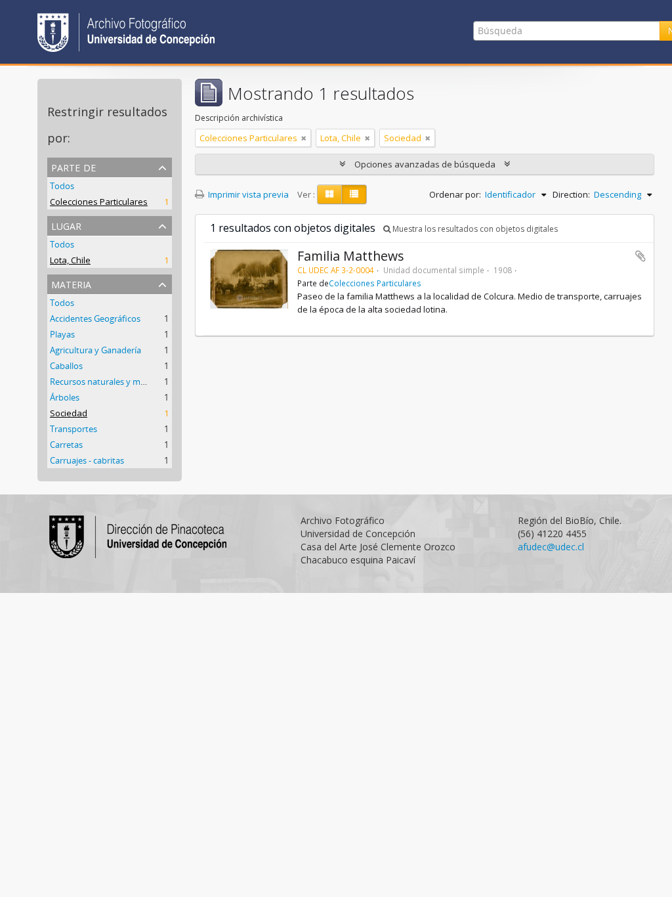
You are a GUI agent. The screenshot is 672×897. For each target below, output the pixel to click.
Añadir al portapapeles (640, 256)
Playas (62, 334)
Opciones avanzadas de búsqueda (424, 164)
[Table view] (354, 194)
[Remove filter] (303, 137)
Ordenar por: (455, 194)
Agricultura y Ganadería (95, 350)
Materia (71, 283)
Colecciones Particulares (99, 202)
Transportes (73, 429)
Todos (62, 186)
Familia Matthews (350, 256)
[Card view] (329, 194)
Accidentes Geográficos (95, 318)
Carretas (66, 444)
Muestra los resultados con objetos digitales (474, 228)
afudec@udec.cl (551, 546)
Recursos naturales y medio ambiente (123, 381)
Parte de (73, 166)
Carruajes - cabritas (87, 460)
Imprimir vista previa (247, 194)
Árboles (64, 397)
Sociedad (68, 413)
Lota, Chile (70, 260)
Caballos (66, 366)
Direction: (571, 194)
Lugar (66, 225)
